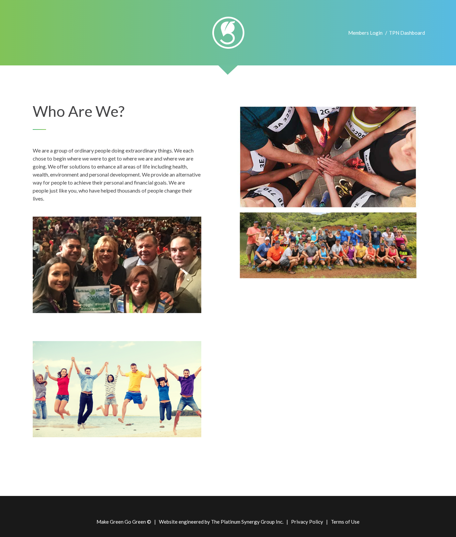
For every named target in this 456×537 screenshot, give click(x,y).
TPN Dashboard (407, 33)
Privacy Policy (307, 522)
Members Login (365, 33)
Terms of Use (345, 522)
